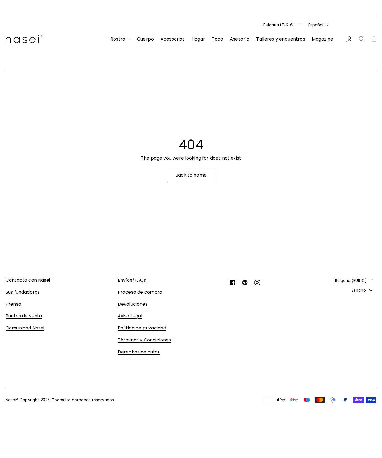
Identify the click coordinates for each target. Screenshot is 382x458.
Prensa (13, 304)
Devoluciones (133, 304)
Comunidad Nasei (25, 328)
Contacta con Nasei (28, 280)
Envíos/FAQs (132, 280)
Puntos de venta (24, 316)
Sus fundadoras (23, 292)
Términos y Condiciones (144, 340)
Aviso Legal (130, 316)
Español (315, 25)
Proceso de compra (140, 292)
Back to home (191, 175)
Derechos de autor (139, 352)
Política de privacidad (142, 328)
